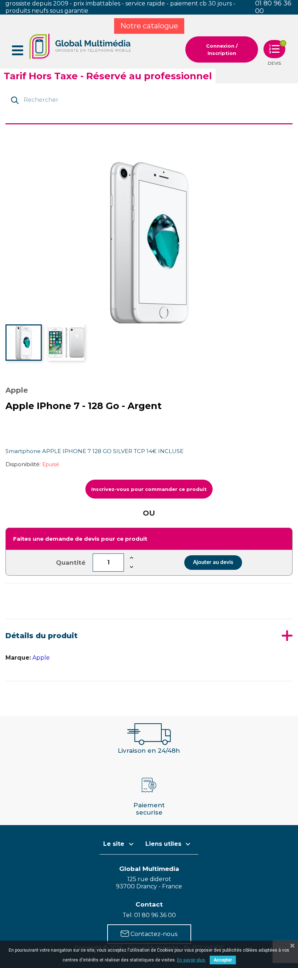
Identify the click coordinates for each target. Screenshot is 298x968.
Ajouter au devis (213, 562)
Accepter (223, 960)
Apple (41, 657)
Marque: (18, 657)
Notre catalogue (149, 25)
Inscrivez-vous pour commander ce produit (149, 489)
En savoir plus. (191, 960)
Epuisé (50, 464)
